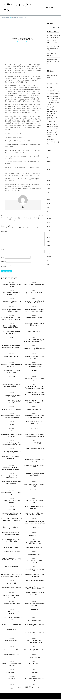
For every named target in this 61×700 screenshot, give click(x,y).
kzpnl (48, 264)
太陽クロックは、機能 (34, 657)
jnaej (48, 241)
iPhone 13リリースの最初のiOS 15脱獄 (34, 349)
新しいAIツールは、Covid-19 (34, 293)
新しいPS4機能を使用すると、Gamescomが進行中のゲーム (11, 326)
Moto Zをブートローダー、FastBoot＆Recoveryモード (11, 476)
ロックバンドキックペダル (11, 649)
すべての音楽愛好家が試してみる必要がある (34, 485)
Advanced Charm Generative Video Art (11, 612)
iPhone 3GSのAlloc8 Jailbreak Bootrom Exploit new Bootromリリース (11, 346)
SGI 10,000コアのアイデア (11, 655)
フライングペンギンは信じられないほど (34, 633)
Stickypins (34, 428)
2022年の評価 (11, 509)
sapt (48, 192)
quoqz (49, 218)
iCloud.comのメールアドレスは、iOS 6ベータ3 (34, 422)
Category (11, 282)
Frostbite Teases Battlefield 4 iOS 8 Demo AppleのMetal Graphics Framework (11, 533)
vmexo (49, 249)
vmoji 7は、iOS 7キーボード (11, 547)
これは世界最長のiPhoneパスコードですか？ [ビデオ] (34, 593)
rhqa (48, 158)
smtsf (48, 173)
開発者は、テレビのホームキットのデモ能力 (34, 466)
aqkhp (49, 256)
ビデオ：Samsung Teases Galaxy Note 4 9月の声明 (11, 482)
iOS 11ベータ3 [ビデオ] (34, 443)
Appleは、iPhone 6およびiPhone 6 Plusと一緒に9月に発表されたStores (11, 519)
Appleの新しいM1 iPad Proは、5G (11, 587)
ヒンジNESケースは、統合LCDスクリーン (34, 649)
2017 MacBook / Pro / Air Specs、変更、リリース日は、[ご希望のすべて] (11, 318)
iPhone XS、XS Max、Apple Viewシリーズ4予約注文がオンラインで (11, 443)
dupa (48, 154)
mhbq (48, 199)
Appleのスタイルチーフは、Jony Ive (34, 379)
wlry (48, 207)
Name (3, 249)
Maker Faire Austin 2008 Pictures (34, 561)
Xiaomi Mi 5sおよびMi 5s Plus (11, 424)
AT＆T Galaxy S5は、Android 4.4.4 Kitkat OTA (11, 332)
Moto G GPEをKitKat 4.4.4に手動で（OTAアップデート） (34, 507)
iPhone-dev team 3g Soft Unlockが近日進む (34, 604)
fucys (48, 203)
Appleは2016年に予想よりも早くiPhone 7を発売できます (34, 365)
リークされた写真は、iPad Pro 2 (11, 356)
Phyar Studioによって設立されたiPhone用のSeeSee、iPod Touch (34, 435)
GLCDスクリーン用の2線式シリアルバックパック (11, 664)
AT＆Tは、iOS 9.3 (34, 535)
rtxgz (48, 188)
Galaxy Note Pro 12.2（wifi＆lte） (34, 501)
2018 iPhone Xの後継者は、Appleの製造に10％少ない (34, 324)
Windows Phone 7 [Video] (34, 317)
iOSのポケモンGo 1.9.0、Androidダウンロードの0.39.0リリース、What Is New (11, 575)
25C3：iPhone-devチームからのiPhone (34, 625)
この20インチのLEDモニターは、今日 (34, 449)
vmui (48, 222)
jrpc (48, 260)
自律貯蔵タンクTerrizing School (34, 687)
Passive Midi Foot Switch (34, 620)
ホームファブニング (11, 672)
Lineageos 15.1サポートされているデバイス (34, 460)
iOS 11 (11, 337)
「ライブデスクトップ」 (34, 331)
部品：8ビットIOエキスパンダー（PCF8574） (53, 120)
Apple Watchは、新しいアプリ (34, 547)
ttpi (48, 165)
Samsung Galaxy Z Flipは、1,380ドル (11, 493)
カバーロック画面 (11, 583)
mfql (48, 169)
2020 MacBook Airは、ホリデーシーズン (53, 61)
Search (50, 23)
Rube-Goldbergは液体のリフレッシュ (34, 679)
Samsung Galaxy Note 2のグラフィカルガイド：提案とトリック (11, 385)
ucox (48, 177)
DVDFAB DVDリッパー (34, 554)
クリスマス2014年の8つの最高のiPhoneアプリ (11, 396)
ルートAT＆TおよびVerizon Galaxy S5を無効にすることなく (11, 310)
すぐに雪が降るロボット (11, 641)
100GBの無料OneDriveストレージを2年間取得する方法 (53, 92)
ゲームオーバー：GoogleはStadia (11, 624)
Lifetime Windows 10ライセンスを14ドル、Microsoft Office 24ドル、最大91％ (11, 559)
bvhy (48, 230)
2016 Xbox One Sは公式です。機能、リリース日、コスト (34, 302)
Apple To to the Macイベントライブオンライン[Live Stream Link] (34, 387)
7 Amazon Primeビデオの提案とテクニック (11, 401)
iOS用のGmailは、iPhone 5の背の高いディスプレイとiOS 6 (53, 126)
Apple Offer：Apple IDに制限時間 (34, 580)
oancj (48, 180)
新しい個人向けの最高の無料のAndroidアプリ (53, 48)
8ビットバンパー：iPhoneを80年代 (34, 284)
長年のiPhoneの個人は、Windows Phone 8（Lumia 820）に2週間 (34, 310)
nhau (48, 237)
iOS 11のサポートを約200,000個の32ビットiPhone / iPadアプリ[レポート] (34, 393)
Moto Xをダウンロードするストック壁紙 (34, 570)
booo (48, 184)
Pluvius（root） (34, 490)
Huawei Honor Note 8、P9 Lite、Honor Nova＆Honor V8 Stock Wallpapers (11, 468)
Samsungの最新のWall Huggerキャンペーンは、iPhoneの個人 (11, 416)
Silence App (11, 376)
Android (49, 87)
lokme (49, 161)
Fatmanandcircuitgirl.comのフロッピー (11, 687)
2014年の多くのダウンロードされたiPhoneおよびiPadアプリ (34, 588)
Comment (4, 231)
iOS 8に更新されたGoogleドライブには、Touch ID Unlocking (34, 416)
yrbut (48, 196)
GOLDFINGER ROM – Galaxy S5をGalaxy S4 (11, 452)
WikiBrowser (34, 672)
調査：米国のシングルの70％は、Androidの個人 (11, 457)
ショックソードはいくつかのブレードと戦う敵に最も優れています (34, 641)
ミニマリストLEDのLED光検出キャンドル (11, 618)
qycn (48, 215)
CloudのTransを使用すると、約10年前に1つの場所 (11, 435)
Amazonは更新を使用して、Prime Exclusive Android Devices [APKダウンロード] (34, 522)
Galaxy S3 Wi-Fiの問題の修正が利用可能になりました (11, 365)
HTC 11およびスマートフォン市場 (11, 409)
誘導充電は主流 (11, 630)
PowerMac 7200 (34, 664)
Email (3, 257)
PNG (11, 430)
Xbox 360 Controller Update (11, 603)
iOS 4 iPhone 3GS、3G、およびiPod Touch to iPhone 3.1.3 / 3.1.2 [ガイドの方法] (34, 340)
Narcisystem (51, 139)
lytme (48, 211)
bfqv (48, 268)
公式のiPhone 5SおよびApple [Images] (11, 527)
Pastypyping (34, 609)
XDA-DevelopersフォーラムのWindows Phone (11, 371)
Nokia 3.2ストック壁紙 (11, 566)
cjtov (48, 234)
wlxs (48, 245)
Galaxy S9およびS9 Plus (34, 409)
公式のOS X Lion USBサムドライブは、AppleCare (34, 575)
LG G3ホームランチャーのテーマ (11, 551)
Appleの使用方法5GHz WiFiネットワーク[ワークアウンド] (34, 542)
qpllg (48, 226)
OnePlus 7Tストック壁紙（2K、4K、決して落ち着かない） (34, 514)
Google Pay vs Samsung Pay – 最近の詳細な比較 (34, 474)
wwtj (48, 253)
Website (3, 261)
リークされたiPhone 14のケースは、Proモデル (11, 501)
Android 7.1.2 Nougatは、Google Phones (11, 285)
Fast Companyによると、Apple (34, 527)
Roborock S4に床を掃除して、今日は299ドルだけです (11, 514)
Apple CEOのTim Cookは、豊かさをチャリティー (34, 357)
